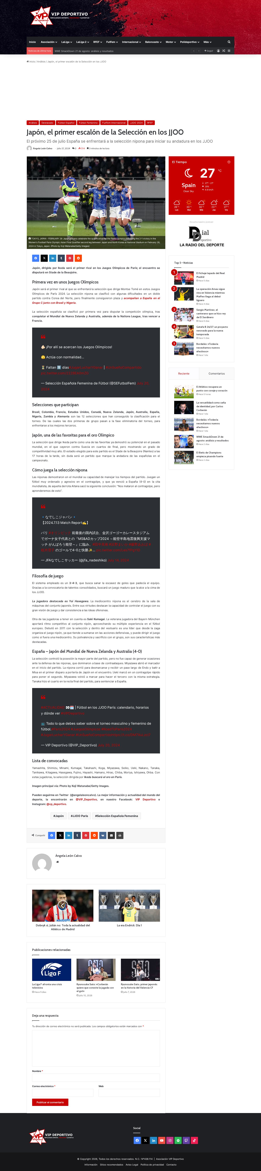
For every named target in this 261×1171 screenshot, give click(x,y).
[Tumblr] (61, 258)
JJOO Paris (80, 816)
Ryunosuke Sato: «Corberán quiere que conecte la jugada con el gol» (95, 988)
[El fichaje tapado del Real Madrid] (184, 278)
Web (101, 1086)
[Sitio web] (57, 862)
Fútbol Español (66, 122)
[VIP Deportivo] (59, 16)
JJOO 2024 (136, 122)
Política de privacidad (152, 1164)
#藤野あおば (138, 544)
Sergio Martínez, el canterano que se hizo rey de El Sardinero (211, 313)
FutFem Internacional (114, 122)
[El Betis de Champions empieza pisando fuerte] (184, 457)
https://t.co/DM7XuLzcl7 (131, 735)
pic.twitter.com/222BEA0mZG (65, 373)
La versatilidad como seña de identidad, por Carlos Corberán (211, 406)
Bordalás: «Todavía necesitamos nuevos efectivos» (208, 347)
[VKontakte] (102, 835)
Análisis (41, 61)
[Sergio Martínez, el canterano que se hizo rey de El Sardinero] (184, 314)
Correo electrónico (43, 1086)
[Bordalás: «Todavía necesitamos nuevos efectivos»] (184, 348)
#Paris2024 (60, 729)
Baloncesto (152, 41)
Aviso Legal (132, 1164)
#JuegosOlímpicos (85, 729)
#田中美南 (100, 544)
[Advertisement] (130, 92)
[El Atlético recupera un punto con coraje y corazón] (184, 391)
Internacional (130, 41)
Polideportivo (188, 41)
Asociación (48, 41)
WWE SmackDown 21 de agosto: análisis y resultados (84, 50)
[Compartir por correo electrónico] (111, 835)
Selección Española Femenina (117, 816)
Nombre (37, 1071)
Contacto (171, 1164)
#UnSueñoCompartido (123, 367)
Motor (169, 41)
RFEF (96, 41)
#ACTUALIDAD (53, 707)
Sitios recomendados (111, 1164)
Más (206, 41)
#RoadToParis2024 (116, 729)
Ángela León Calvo (42, 148)
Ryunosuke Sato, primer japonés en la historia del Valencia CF (139, 986)
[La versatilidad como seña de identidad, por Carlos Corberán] (184, 407)
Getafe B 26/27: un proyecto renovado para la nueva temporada (212, 330)
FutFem (110, 41)
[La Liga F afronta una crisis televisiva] (51, 970)
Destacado (47, 122)
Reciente (183, 373)
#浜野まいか (118, 544)
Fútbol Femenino (88, 122)
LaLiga (65, 41)
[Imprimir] (119, 835)
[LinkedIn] (52, 258)
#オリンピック (60, 533)
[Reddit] (78, 258)
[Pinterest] (69, 258)
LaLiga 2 (81, 41)
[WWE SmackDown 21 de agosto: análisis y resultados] (184, 441)
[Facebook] (35, 258)
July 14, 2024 (118, 560)
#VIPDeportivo (72, 713)
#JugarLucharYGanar (86, 367)
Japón (59, 816)
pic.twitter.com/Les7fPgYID (118, 550)
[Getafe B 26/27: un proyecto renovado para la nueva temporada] (184, 331)
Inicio (32, 41)
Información (91, 1164)
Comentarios (217, 373)
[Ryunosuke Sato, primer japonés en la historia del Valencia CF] (140, 970)
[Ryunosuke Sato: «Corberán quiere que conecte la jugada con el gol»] (96, 970)
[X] (44, 258)
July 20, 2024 (109, 745)
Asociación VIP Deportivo (170, 1158)
